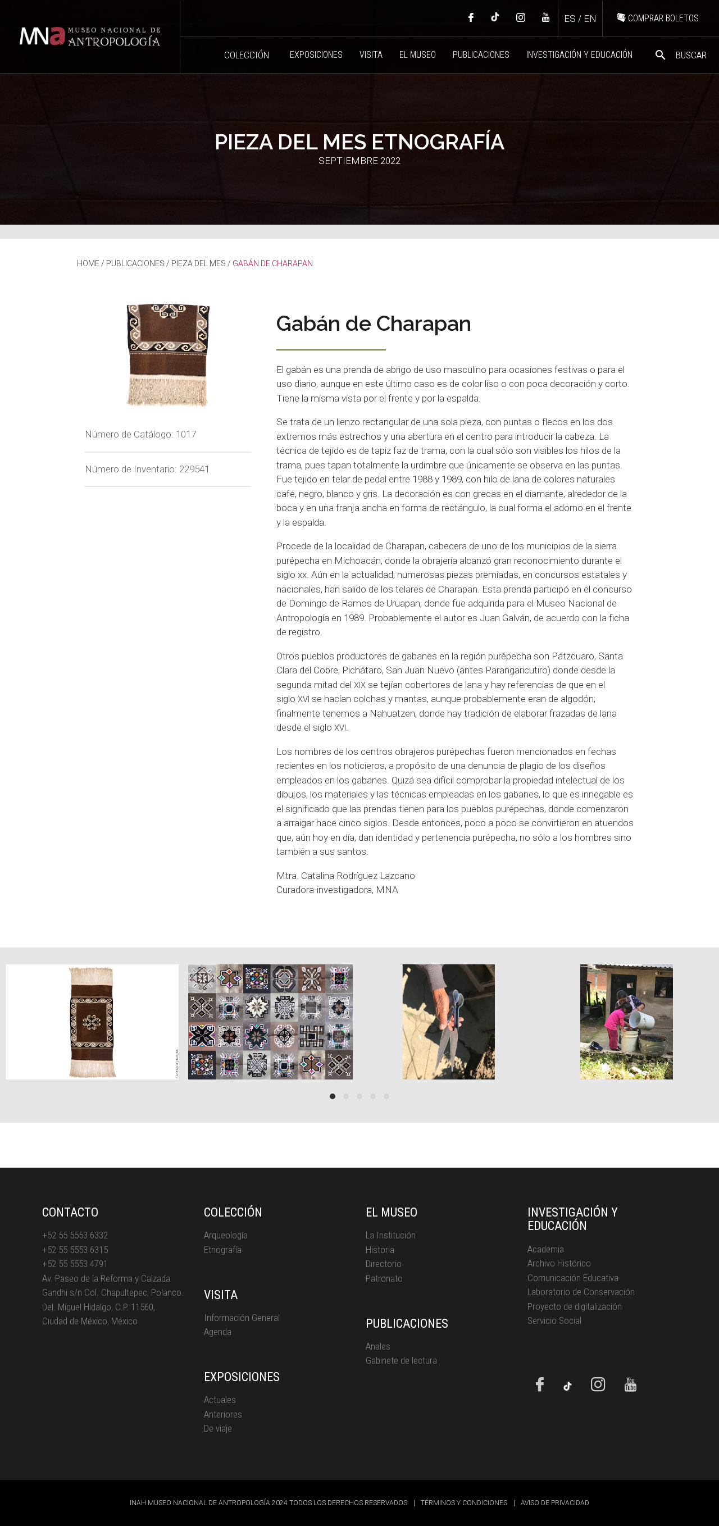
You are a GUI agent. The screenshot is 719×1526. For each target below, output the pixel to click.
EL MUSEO (417, 54)
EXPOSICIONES (316, 54)
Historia (380, 1249)
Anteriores (223, 1414)
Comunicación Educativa (572, 1277)
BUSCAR (680, 55)
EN (590, 18)
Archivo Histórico (559, 1263)
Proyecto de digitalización (574, 1306)
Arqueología (226, 1235)
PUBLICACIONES (481, 54)
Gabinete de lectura (401, 1360)
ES (570, 18)
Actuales (220, 1399)
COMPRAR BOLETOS (662, 18)
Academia (545, 1249)
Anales (378, 1346)
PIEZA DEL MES (198, 263)
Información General (242, 1317)
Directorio (384, 1263)
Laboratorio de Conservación (581, 1291)
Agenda (217, 1331)
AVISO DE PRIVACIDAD (555, 1503)
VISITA (371, 54)
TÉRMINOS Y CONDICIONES (464, 1503)
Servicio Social (554, 1320)
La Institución (391, 1235)
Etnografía (223, 1249)
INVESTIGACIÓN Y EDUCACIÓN (579, 54)
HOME (88, 263)
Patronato (384, 1278)
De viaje (218, 1428)
